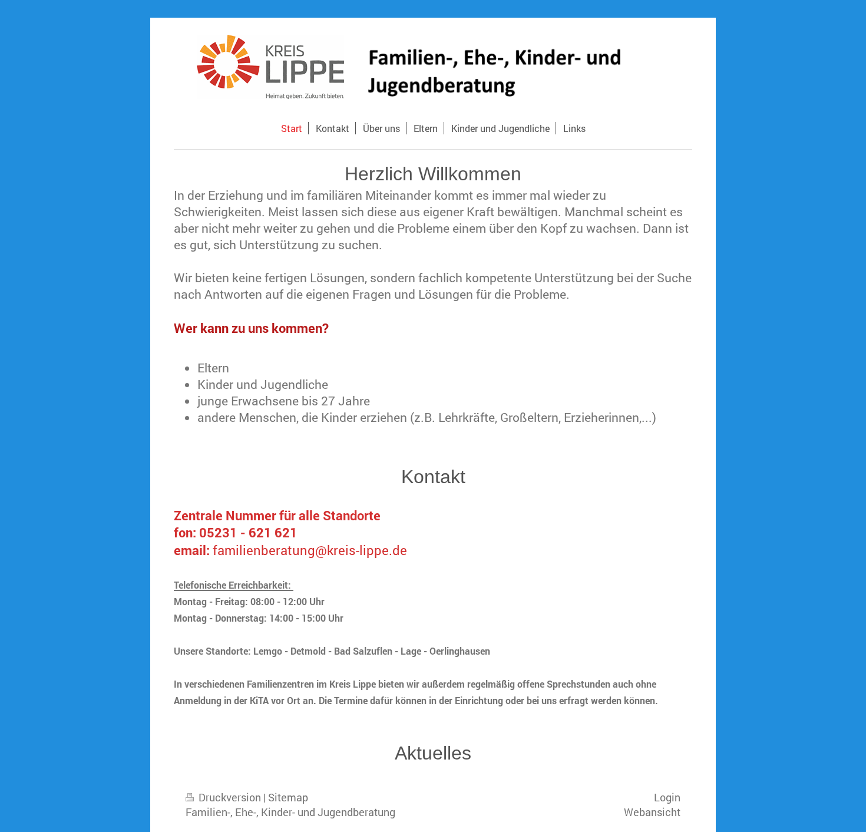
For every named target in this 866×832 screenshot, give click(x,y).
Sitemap (288, 797)
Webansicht (652, 812)
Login (667, 797)
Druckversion (229, 797)
